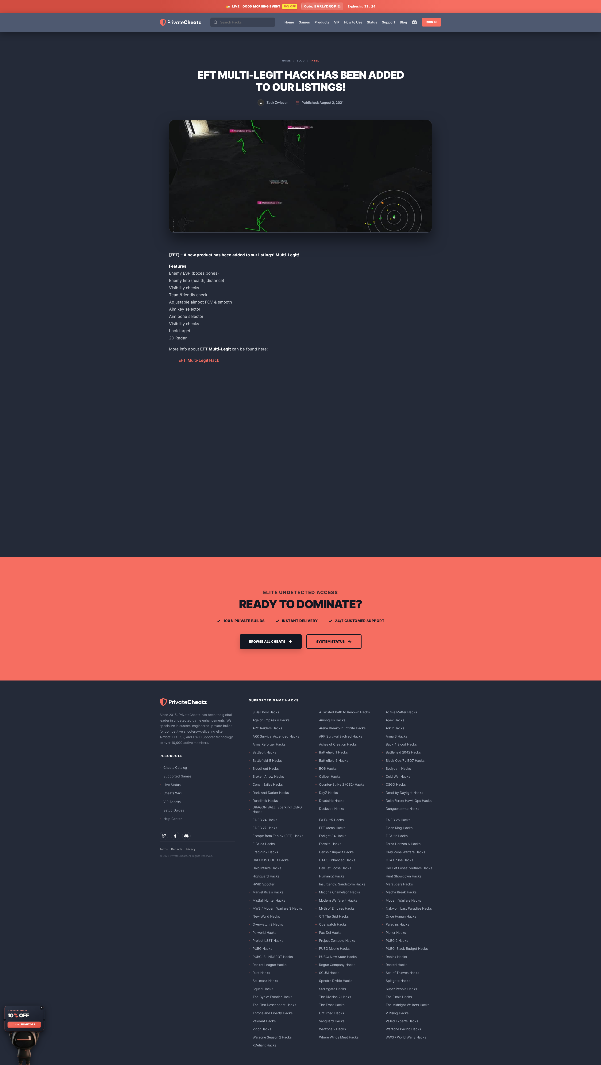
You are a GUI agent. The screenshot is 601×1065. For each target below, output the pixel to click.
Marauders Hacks (399, 884)
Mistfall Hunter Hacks (269, 900)
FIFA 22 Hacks (397, 836)
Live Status (172, 785)
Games (304, 22)
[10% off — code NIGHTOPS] (24, 1018)
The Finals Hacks (399, 997)
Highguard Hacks (266, 876)
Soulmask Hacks (265, 981)
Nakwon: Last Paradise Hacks (409, 908)
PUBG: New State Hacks (338, 957)
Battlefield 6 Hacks (333, 760)
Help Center (172, 819)
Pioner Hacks (396, 932)
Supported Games (177, 776)
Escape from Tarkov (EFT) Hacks (278, 836)
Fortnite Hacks (330, 844)
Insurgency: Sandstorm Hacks (342, 884)
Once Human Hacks (401, 916)
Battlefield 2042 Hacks (403, 752)
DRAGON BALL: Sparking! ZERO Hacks (277, 809)
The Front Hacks (331, 1005)
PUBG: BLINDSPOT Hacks (273, 957)
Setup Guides (173, 810)
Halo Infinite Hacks (267, 868)
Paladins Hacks (397, 924)
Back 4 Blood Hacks (401, 744)
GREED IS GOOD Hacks (271, 860)
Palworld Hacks (264, 932)
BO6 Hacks (327, 768)
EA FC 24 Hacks (265, 820)
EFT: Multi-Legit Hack (198, 360)
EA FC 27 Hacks (265, 828)
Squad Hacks (263, 989)
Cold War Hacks (398, 776)
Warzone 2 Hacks (332, 1029)
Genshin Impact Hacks (336, 852)
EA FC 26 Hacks (398, 820)
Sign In (431, 22)
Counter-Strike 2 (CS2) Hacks (341, 784)
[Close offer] (41, 1008)
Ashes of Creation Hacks (338, 744)
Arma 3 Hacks (396, 736)
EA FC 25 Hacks (331, 820)
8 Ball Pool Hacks (266, 712)
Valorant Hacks (264, 1021)
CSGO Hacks (396, 784)
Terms (164, 849)
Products (322, 22)
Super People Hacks (401, 989)
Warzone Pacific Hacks (403, 1029)
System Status (330, 641)
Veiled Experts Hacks (402, 1021)
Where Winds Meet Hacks (338, 1037)
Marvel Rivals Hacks (268, 892)
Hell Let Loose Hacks (335, 868)
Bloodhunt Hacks (266, 768)
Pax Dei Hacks (330, 932)
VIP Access (172, 802)
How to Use (353, 22)
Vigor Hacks (262, 1029)
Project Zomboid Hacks (337, 940)
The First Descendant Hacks (274, 1005)
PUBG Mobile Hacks (334, 948)
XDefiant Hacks (264, 1045)
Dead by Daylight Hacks (404, 793)
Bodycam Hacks (398, 768)
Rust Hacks (261, 973)
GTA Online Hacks (399, 860)
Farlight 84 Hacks (332, 836)
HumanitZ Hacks (331, 876)
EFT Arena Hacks (332, 828)
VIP (336, 22)
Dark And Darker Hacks (271, 793)
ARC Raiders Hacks (267, 728)
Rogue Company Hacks (337, 965)
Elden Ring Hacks (399, 828)
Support (388, 22)
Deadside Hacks (331, 801)
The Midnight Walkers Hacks (407, 1005)
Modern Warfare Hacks (403, 900)
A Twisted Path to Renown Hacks (344, 712)
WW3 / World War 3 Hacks (406, 1037)
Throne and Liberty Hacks (273, 1013)
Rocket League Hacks (269, 965)
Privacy (190, 849)
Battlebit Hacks (264, 752)
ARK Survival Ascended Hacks (276, 736)
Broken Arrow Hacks (268, 776)
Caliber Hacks (329, 776)
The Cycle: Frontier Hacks (272, 997)
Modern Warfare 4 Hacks (338, 900)
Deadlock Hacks (265, 801)
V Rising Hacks (397, 1013)
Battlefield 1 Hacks (333, 752)
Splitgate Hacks (398, 981)
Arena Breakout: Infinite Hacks (342, 728)
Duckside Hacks (331, 809)
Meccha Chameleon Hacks (339, 892)
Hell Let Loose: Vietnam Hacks (409, 868)
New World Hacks (266, 916)
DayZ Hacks (328, 793)
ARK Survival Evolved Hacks (340, 736)
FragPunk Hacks (265, 852)
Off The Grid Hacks (334, 916)
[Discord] (414, 22)
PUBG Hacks (262, 948)
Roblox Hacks (396, 957)
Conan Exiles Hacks (268, 784)
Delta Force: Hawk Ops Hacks (408, 801)
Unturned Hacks (331, 1013)
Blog (403, 22)
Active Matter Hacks (401, 712)
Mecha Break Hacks (401, 892)
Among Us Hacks (332, 720)
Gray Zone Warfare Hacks (405, 852)
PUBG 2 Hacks (397, 940)
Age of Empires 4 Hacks (271, 720)
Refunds (176, 849)
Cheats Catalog (175, 767)
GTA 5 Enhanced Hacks (337, 860)
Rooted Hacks (396, 965)
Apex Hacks (395, 720)
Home (289, 22)
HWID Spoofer (263, 884)
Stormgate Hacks (332, 989)
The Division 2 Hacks (335, 997)
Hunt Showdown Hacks (403, 876)
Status (372, 22)
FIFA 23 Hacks (264, 844)
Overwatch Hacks (333, 924)
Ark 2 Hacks (395, 728)
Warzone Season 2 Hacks (272, 1037)
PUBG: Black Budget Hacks (407, 948)
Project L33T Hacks (268, 940)
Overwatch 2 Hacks (268, 924)
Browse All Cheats (267, 641)
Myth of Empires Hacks (336, 908)
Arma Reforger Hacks (269, 744)
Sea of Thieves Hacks (402, 973)
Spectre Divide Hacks (335, 981)
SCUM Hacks (329, 973)
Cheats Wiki (172, 793)
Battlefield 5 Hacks (267, 760)
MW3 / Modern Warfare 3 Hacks (277, 908)
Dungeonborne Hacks (402, 809)
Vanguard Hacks (331, 1021)
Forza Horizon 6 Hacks (403, 844)
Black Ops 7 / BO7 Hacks (405, 760)
